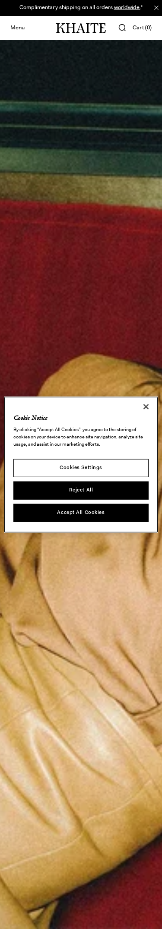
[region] (81, 464)
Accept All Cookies (81, 512)
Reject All (81, 490)
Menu (17, 28)
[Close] (146, 406)
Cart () (142, 28)
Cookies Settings (81, 467)
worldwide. (127, 7)
